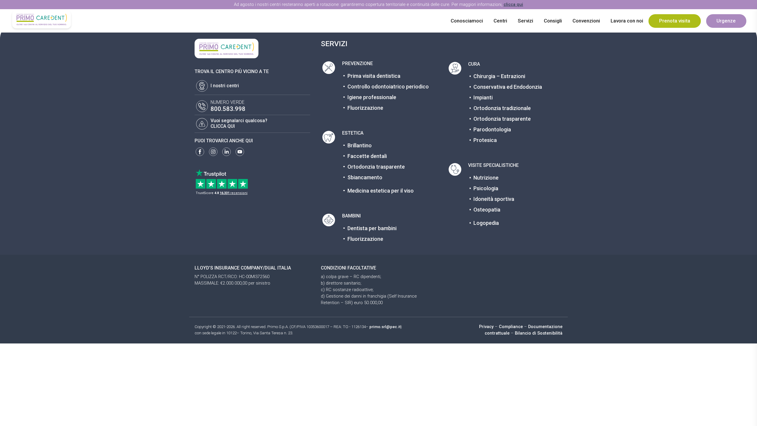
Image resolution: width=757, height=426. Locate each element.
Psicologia (485, 188)
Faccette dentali (367, 156)
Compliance (511, 326)
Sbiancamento (364, 177)
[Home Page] (41, 19)
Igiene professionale (371, 97)
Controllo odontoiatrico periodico (388, 86)
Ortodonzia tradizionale (502, 108)
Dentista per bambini (372, 228)
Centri (500, 21)
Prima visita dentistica (373, 76)
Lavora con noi (627, 21)
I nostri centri (225, 85)
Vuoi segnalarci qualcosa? (239, 120)
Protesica (485, 140)
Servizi (525, 21)
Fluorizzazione (365, 108)
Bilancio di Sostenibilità (538, 333)
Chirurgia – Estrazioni (499, 76)
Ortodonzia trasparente (376, 167)
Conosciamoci (467, 21)
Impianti (483, 97)
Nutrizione (486, 178)
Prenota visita (674, 21)
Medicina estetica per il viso (380, 191)
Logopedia (486, 223)
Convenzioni (586, 21)
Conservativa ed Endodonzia (507, 87)
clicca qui (513, 4)
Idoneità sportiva (493, 199)
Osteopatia (486, 209)
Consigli (553, 21)
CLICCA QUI (223, 126)
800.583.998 (228, 108)
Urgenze (726, 21)
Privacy (486, 326)
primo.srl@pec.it (385, 326)
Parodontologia (492, 129)
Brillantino (359, 145)
